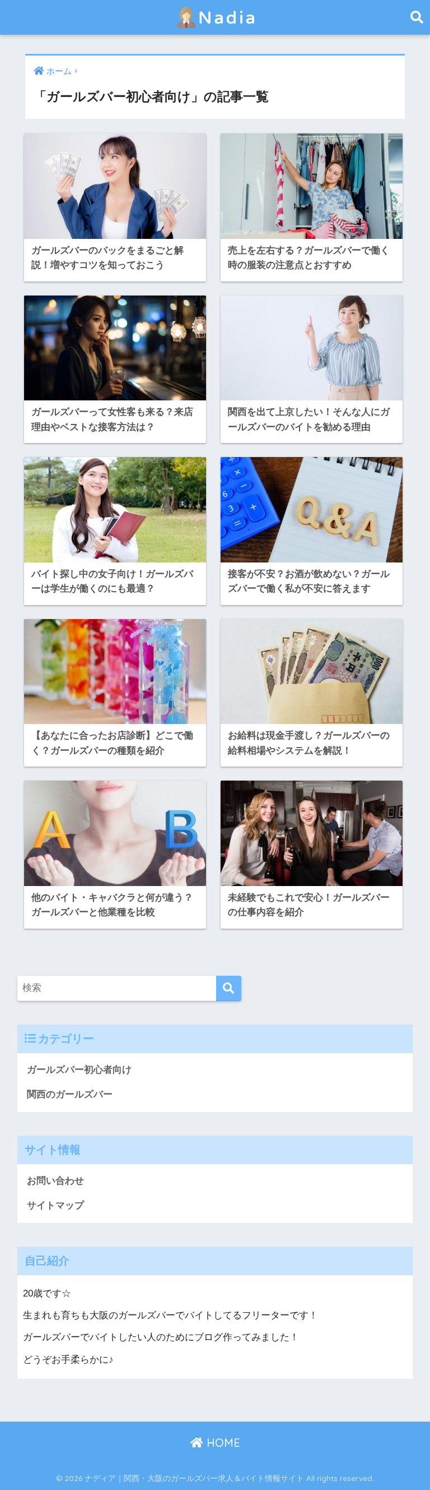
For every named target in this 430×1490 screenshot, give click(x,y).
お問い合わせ (55, 1180)
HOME (221, 1443)
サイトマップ (55, 1205)
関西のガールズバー (70, 1094)
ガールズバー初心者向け (79, 1069)
